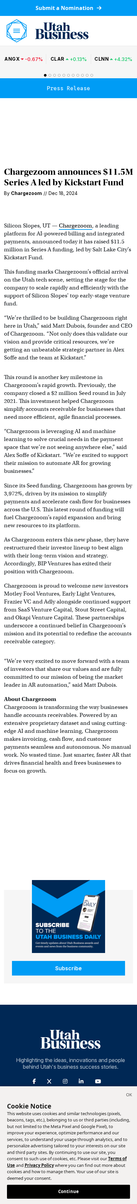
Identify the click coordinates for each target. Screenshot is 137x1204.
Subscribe (68, 968)
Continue (68, 1191)
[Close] (129, 1095)
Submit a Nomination (65, 8)
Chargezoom (75, 225)
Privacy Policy (39, 1165)
